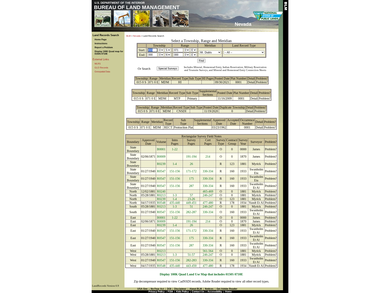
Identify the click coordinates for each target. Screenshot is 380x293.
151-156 (174, 171)
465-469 (208, 191)
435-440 (174, 202)
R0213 (161, 195)
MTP (177, 98)
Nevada (137, 36)
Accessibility (214, 291)
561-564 (208, 251)
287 (191, 186)
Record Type (180, 78)
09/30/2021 (222, 82)
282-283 (191, 260)
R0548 (161, 202)
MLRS (98, 63)
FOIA (170, 291)
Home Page (100, 39)
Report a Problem (104, 47)
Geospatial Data (102, 71)
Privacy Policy (156, 291)
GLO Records (101, 67)
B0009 (161, 156)
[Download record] (196, 111)
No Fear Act (157, 288)
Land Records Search (106, 35)
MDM (165, 82)
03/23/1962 (219, 127)
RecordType (168, 121)
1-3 (175, 195)
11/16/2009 (225, 98)
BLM (128, 36)
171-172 (191, 171)
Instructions (101, 43)
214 (207, 156)
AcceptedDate (233, 121)
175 (191, 178)
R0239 (161, 164)
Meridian (210, 45)
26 (191, 164)
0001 (238, 82)
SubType (183, 121)
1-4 (175, 164)
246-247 (208, 195)
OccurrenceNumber (247, 121)
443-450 (191, 265)
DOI (169, 288)
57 (191, 195)
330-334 (208, 171)
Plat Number (238, 78)
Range (185, 45)
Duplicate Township (232, 107)
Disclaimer (180, 288)
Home (228, 291)
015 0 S (141, 82)
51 (191, 206)
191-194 (191, 156)
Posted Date (222, 78)
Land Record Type (244, 45)
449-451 (191, 202)
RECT (168, 127)
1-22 (175, 149)
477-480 (208, 202)
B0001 (161, 149)
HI (179, 82)
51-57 (191, 254)
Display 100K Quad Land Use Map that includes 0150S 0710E (201, 274)
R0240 (161, 191)
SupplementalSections (207, 92)
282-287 (191, 212)
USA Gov (142, 288)
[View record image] (207, 98)
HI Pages (208, 78)
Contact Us (198, 291)
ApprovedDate (219, 121)
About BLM (195, 288)
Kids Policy (182, 291)
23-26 (191, 199)
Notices (209, 288)
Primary (192, 98)
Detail (251, 78)
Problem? (262, 78)
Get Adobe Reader (227, 288)
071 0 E (154, 82)
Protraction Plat (183, 127)
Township (159, 45)
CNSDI (181, 111)
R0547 (161, 171)
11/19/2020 (211, 111)
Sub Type (195, 78)
